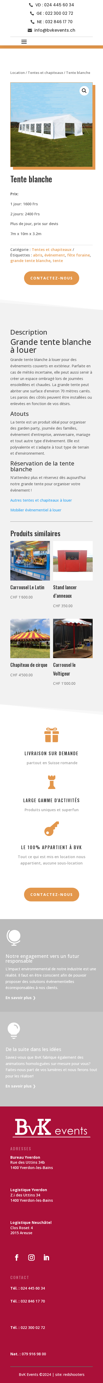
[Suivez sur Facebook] (16, 1257)
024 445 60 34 (33, 1288)
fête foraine (78, 255)
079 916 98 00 (34, 1353)
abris (37, 255)
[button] (84, 91)
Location (17, 72)
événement (54, 255)
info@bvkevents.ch (54, 30)
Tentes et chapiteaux (45, 72)
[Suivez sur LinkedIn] (46, 1257)
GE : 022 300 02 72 (54, 13)
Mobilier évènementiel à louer (35, 509)
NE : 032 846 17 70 (55, 22)
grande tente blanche (30, 260)
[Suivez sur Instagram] (31, 1257)
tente (58, 260)
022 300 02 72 (33, 1327)
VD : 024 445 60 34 (54, 5)
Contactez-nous (51, 278)
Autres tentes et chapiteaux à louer (41, 500)
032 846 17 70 (33, 1301)
